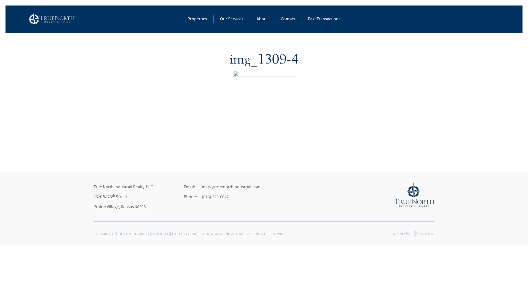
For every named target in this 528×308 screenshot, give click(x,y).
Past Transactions (324, 19)
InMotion (424, 233)
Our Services (231, 19)
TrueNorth (51, 18)
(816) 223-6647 (215, 197)
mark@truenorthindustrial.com (231, 187)
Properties (197, 19)
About (262, 19)
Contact (288, 19)
